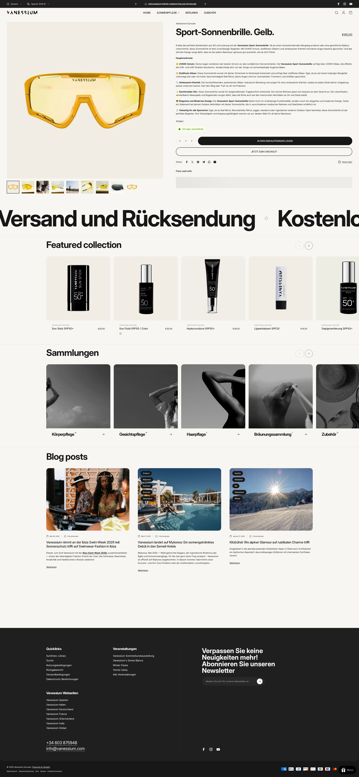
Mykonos (147, 479)
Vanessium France (56, 714)
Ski (236, 486)
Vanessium (147, 498)
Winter (237, 498)
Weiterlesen (51, 567)
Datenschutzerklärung (26, 771)
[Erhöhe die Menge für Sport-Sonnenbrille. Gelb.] (192, 141)
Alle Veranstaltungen (124, 674)
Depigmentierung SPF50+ (337, 328)
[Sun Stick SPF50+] (78, 288)
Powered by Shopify (41, 767)
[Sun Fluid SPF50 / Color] (146, 288)
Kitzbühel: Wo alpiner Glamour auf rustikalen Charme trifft (270, 542)
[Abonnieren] (260, 681)
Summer (146, 486)
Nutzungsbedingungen (59, 665)
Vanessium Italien (56, 704)
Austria (238, 473)
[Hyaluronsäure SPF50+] (213, 288)
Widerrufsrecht (12, 771)
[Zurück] (136, 4)
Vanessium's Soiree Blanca (128, 660)
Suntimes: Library (56, 655)
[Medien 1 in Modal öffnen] (85, 100)
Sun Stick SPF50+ (63, 328)
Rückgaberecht (54, 669)
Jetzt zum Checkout (264, 151)
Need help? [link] (347, 162)
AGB (37, 771)
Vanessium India (55, 723)
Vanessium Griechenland (60, 718)
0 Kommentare (72, 536)
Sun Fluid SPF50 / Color (133, 328)
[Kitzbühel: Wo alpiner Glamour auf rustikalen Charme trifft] (271, 499)
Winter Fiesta (120, 665)
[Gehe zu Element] (13, 187)
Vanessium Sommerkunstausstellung (133, 655)
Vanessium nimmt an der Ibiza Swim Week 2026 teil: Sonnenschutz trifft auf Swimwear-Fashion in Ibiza (83, 544)
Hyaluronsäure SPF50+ (201, 328)
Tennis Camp (120, 669)
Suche (49, 660)
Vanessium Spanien (57, 700)
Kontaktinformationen (54, 771)
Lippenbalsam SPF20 (266, 328)
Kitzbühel (239, 479)
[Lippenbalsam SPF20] (281, 288)
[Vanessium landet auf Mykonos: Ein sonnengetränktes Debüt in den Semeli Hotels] (179, 499)
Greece (146, 473)
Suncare (146, 492)
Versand (43, 771)
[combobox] (14, 4)
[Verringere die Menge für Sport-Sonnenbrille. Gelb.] (179, 141)
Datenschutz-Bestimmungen (62, 679)
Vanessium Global (56, 728)
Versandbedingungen (58, 674)
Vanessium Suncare (186, 23)
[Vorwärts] (205, 4)
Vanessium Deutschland (59, 709)
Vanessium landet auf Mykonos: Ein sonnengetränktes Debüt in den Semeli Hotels (176, 544)
